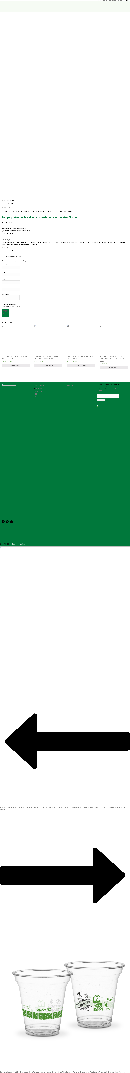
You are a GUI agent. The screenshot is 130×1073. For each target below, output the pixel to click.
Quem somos (101, 0)
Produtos (107, 0)
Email (4, 272)
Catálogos (38, 388)
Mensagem (6, 294)
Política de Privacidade (15, 306)
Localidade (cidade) (8, 287)
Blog (111, 0)
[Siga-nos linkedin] (7, 521)
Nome (4, 265)
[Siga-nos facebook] (3, 521)
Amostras (116, 0)
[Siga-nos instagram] (11, 521)
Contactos (122, 0)
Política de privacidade (10, 304)
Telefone (5, 279)
